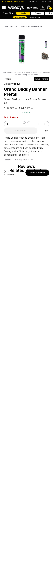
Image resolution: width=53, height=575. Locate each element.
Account (42, 9)
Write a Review (37, 172)
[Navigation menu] (4, 7)
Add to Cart (20, 130)
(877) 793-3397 (47, 1)
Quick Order (20, 17)
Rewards (32, 7)
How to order (34, 17)
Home (5, 26)
